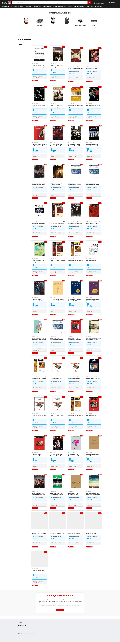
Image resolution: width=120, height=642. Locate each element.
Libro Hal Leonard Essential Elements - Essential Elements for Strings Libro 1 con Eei (75, 532)
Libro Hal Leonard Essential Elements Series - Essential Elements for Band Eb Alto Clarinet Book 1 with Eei (75, 416)
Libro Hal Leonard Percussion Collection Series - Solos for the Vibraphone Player (92, 261)
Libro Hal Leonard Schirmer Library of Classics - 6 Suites (57, 300)
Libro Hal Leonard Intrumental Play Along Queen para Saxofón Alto (38, 222)
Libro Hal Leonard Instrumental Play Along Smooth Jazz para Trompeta (75, 184)
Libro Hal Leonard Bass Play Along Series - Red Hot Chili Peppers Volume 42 (57, 455)
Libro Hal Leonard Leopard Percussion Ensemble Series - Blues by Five (75, 377)
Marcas (69, 6)
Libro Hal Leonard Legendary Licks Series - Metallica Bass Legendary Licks (39, 300)
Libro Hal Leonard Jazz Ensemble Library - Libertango (38, 571)
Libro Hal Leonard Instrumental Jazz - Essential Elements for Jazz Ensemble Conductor (93, 532)
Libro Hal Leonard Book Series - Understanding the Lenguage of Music (39, 66)
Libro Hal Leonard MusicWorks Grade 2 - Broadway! (74, 494)
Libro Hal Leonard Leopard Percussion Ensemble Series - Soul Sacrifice (39, 416)
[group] (26, 22)
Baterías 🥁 (29, 6)
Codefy (58, 636)
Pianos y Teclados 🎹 (19, 6)
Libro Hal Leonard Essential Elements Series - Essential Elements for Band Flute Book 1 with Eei (75, 261)
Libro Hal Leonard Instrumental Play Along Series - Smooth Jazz (56, 339)
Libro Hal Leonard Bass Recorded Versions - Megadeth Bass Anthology (57, 184)
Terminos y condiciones (32, 633)
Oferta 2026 (89, 6)
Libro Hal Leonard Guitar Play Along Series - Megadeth (56, 66)
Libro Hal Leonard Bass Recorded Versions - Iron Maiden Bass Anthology (38, 494)
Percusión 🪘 (37, 6)
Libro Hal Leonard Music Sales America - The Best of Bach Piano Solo (39, 532)
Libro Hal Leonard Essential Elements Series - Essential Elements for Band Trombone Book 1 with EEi (39, 377)
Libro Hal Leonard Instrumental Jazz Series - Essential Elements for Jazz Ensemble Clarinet (75, 339)
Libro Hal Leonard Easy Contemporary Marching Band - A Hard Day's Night (57, 494)
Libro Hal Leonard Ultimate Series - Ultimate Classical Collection (75, 67)
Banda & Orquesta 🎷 (48, 6)
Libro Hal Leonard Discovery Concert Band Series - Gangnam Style (74, 455)
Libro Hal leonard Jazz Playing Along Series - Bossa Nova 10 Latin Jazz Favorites (38, 261)
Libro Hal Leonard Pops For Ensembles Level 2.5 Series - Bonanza (39, 339)
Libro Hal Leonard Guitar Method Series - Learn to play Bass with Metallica (92, 377)
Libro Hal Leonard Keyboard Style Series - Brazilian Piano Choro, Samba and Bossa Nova (75, 106)
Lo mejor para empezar (79, 6)
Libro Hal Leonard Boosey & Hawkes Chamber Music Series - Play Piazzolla (39, 145)
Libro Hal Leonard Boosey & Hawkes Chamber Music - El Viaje (39, 184)
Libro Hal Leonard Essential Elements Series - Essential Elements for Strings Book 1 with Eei (57, 261)
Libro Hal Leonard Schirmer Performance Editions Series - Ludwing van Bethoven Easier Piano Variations (93, 339)
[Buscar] (89, 2)
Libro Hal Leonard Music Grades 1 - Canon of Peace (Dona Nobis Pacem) (93, 455)
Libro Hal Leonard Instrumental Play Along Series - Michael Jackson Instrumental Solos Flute (74, 222)
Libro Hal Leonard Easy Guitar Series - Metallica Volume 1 (92, 145)
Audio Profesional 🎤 (60, 6)
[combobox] (50, 2)
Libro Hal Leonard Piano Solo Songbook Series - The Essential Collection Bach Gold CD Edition (93, 300)
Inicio (19, 35)
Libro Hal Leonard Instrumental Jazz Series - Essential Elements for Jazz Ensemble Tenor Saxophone (39, 455)
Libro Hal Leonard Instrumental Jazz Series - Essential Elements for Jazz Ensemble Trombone (93, 416)
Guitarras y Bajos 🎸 (6, 6)
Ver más (60, 609)
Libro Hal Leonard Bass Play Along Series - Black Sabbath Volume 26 (56, 145)
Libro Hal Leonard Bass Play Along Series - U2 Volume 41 (74, 145)
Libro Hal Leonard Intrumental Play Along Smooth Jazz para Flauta (92, 184)
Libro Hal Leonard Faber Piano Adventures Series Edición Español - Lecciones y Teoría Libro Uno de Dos (57, 532)
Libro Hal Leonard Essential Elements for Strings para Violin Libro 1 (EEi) (57, 222)
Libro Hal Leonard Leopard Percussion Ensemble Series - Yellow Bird (57, 377)
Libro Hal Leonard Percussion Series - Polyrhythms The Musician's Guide (91, 67)
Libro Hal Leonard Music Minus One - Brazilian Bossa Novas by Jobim (93, 494)
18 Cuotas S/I (98, 6)
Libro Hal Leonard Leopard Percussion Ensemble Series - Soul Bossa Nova (57, 416)
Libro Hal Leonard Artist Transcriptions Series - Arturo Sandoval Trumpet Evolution (38, 106)
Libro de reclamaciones (22, 633)
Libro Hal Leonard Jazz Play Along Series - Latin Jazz (93, 222)
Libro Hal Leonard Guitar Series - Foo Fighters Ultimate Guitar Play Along (57, 106)
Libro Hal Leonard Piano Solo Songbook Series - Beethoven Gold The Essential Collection (74, 300)
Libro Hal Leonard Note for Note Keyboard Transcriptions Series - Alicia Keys (93, 106)
